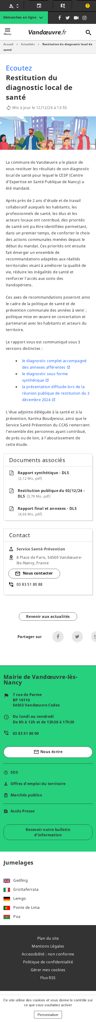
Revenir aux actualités (48, 616)
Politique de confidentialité (48, 962)
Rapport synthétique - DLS (43, 475)
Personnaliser (48, 1015)
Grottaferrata (25, 889)
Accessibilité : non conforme (48, 954)
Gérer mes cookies (48, 969)
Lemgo (19, 898)
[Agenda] (38, 6)
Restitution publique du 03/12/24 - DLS (51, 493)
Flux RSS (47, 977)
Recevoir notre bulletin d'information (48, 832)
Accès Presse (22, 811)
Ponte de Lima (26, 907)
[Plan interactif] (62, 6)
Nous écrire (48, 752)
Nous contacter (38, 573)
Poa (16, 916)
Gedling (20, 880)
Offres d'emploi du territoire (38, 783)
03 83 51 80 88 (30, 584)
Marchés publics (26, 795)
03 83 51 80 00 (26, 733)
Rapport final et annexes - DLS (47, 511)
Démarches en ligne (20, 17)
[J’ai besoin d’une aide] (87, 6)
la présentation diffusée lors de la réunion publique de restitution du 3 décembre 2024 (55, 393)
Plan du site (48, 938)
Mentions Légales (48, 946)
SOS (14, 772)
